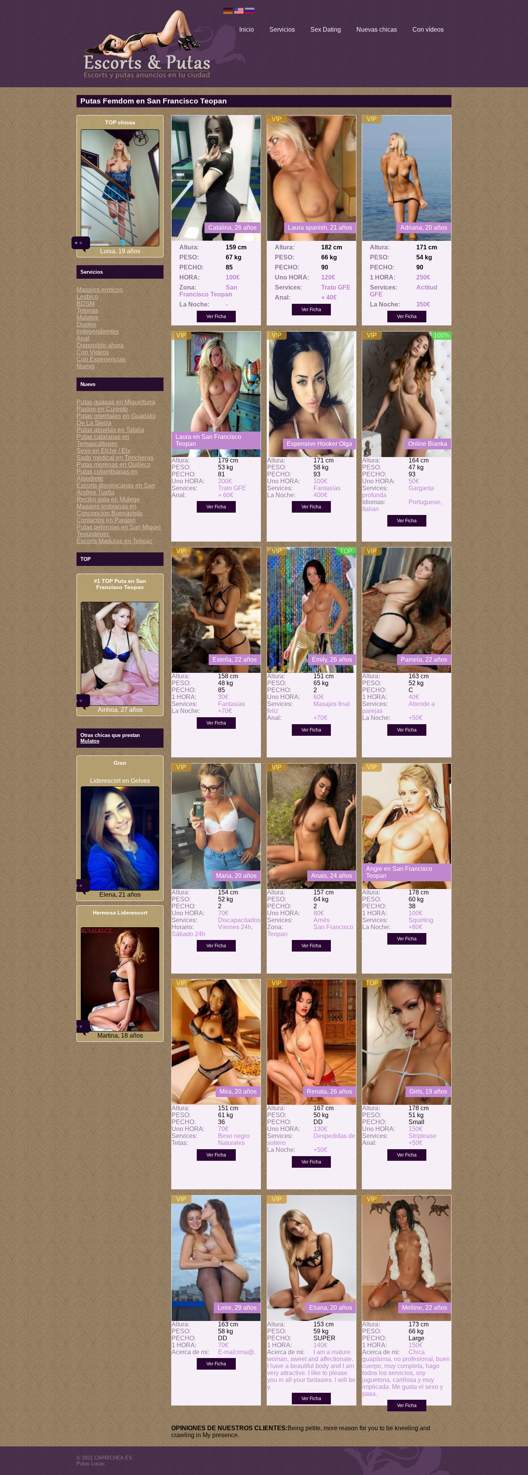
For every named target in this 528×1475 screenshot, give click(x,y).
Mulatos (87, 317)
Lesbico (87, 296)
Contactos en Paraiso (106, 520)
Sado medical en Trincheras (115, 457)
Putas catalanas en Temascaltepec (103, 440)
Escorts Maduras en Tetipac (114, 541)
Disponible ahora (100, 345)
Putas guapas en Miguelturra (116, 402)
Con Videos (93, 352)
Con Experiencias (101, 359)
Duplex (86, 324)
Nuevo (86, 366)
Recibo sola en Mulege (108, 499)
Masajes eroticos (100, 289)
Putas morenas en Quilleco (114, 464)
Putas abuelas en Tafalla (110, 430)
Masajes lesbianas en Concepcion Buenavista (109, 510)
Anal (83, 338)
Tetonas (87, 310)
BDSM (86, 303)
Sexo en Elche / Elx (103, 450)
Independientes (98, 331)
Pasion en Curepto (102, 409)
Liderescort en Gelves (120, 780)
